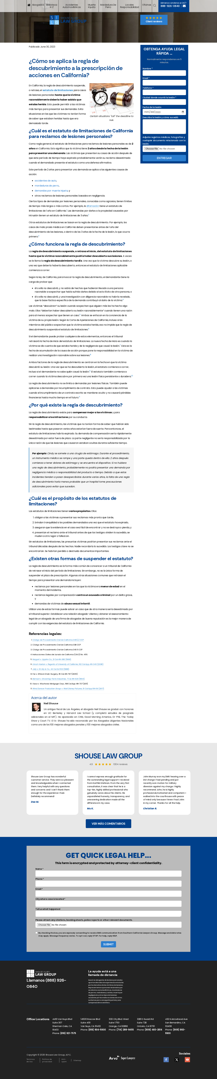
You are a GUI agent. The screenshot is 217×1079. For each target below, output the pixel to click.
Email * (146, 78)
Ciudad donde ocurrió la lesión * (159, 97)
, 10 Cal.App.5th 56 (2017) (68, 688)
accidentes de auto (45, 180)
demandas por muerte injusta (51, 190)
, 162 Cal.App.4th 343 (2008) (67, 664)
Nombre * (147, 68)
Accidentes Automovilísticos (72, 6)
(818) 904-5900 (97, 1029)
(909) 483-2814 (153, 1029)
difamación (93, 206)
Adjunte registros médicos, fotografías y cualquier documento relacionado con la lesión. (164, 140)
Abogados (38, 4)
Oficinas (146, 4)
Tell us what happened (47, 909)
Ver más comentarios (108, 824)
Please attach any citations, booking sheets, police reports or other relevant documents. (84, 919)
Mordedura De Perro (108, 6)
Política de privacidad (47, 1060)
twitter (176, 1059)
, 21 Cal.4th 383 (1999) (51, 659)
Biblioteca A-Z (51, 6)
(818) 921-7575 (68, 1033)
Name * (39, 868)
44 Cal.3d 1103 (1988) (50, 669)
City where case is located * (50, 899)
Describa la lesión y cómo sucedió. (160, 117)
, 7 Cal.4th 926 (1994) (58, 678)
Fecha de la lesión (152, 107)
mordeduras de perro (47, 185)
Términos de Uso (31, 1060)
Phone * (39, 878)
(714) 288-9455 (125, 1029)
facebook (166, 1059)
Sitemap (77, 1060)
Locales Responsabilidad (129, 6)
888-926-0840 (170, 6)
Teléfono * (148, 87)
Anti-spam (64, 1060)
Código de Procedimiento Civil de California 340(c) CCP (58, 639)
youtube (187, 1059)
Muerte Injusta (92, 6)
